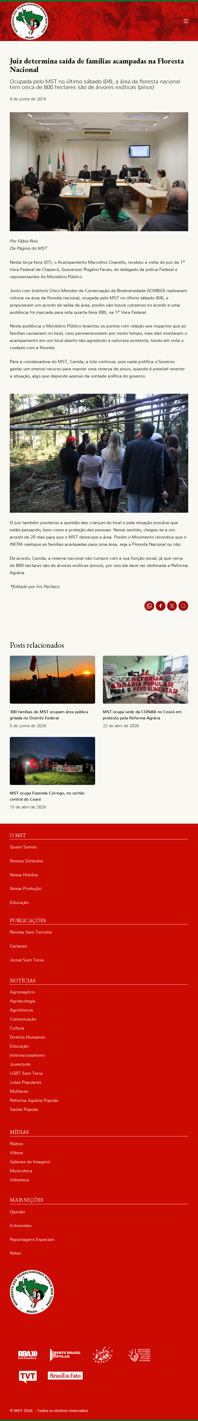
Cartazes (18, 946)
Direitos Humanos (27, 1037)
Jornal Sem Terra (27, 960)
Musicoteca (21, 1171)
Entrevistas (20, 1225)
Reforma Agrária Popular (34, 1100)
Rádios (16, 1144)
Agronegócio (22, 992)
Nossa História (24, 875)
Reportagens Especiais (32, 1239)
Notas (15, 1253)
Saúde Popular (24, 1109)
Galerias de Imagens (30, 1162)
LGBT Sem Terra (26, 1073)
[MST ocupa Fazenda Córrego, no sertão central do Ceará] (52, 761)
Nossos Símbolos (26, 861)
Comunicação (23, 1019)
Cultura (17, 1028)
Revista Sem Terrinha (31, 932)
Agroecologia (22, 1001)
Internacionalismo (27, 1055)
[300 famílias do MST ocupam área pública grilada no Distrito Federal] (52, 680)
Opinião (17, 1212)
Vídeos (16, 1153)
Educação (19, 902)
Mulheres (19, 1091)
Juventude (20, 1064)
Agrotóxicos (21, 1010)
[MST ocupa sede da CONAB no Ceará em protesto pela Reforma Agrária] (145, 680)
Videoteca (19, 1180)
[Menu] (186, 21)
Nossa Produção (25, 888)
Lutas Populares (25, 1082)
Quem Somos (23, 847)
